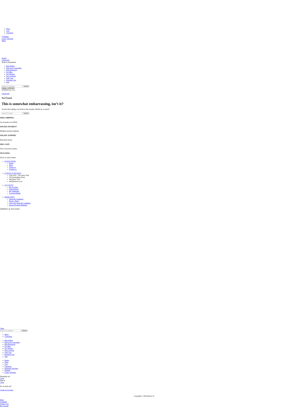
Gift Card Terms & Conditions (20, 203)
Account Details (14, 193)
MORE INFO (9, 197)
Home (11, 163)
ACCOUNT (9, 185)
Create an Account (6, 390)
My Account (13, 187)
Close (2, 328)
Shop (11, 165)
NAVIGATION (10, 161)
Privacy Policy (14, 201)
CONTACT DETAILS (12, 173)
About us (12, 167)
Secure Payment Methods (18, 205)
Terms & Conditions (16, 199)
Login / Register (10, 373)
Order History (14, 189)
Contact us (13, 169)
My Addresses (14, 191)
